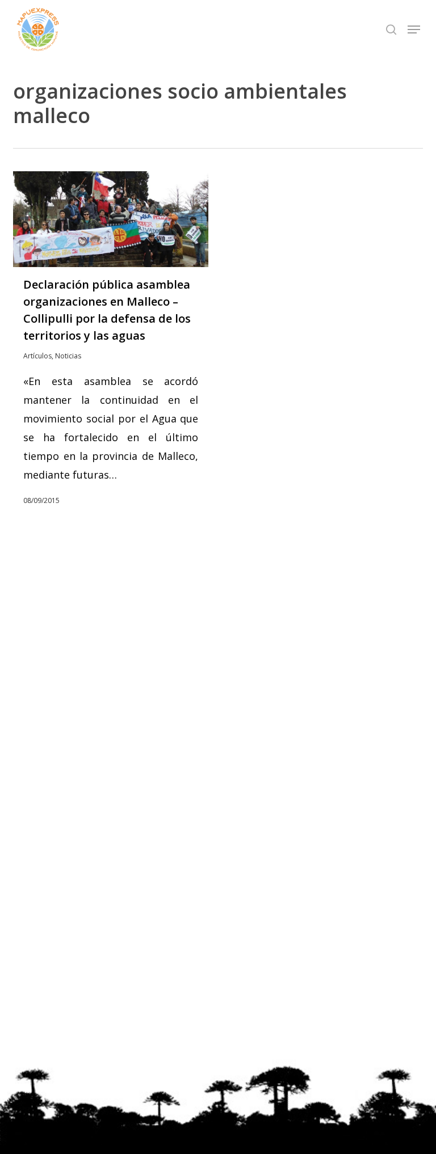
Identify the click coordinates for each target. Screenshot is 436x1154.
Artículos (37, 356)
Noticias (68, 356)
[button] (414, 29)
